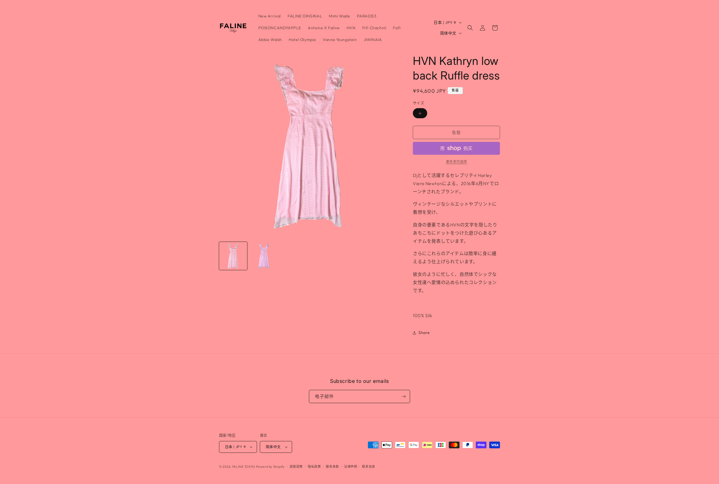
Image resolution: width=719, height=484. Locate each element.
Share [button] (424, 332)
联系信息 (368, 467)
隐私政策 (314, 467)
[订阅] (403, 396)
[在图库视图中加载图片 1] (233, 256)
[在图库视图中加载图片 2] (264, 256)
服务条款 (332, 467)
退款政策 (296, 467)
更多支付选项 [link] (456, 162)
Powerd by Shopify (270, 467)
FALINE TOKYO (244, 467)
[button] (470, 28)
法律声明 (350, 467)
